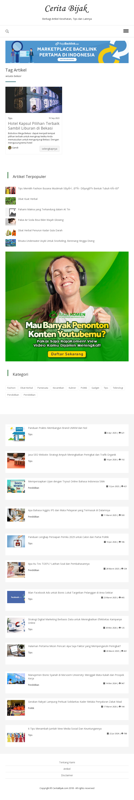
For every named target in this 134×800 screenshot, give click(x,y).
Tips (10, 118)
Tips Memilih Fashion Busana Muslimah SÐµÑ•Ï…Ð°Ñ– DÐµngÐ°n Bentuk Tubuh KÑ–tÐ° (68, 188)
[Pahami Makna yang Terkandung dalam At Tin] (13, 212)
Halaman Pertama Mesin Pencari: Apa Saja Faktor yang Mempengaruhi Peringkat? (74, 646)
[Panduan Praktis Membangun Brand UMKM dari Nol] (18, 434)
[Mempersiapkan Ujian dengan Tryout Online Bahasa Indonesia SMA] (18, 486)
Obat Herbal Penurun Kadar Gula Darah (40, 230)
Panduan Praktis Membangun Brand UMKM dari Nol (57, 428)
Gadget (95, 387)
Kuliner (72, 387)
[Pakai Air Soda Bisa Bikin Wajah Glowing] (13, 221)
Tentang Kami (67, 762)
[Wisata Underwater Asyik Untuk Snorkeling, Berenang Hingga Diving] (13, 242)
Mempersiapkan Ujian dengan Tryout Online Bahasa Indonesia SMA (66, 481)
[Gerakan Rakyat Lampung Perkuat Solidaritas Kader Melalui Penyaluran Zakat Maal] (18, 708)
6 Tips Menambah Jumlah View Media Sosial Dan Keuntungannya (65, 728)
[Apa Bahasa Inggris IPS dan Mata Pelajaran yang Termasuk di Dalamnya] (18, 514)
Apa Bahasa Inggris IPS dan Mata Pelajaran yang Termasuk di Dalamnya (69, 510)
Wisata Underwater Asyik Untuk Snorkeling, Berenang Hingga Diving (56, 240)
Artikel (67, 768)
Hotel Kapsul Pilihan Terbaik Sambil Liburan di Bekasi (33, 126)
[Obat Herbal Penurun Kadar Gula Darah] (13, 232)
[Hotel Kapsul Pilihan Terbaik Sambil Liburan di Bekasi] (33, 99)
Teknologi (118, 387)
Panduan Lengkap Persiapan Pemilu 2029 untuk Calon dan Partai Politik (68, 537)
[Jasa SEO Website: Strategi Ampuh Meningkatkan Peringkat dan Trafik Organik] (18, 460)
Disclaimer (67, 775)
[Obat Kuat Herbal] (13, 200)
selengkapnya (49, 148)
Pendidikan (13, 394)
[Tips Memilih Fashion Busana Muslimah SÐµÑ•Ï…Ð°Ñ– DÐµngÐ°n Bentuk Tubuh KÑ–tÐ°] (13, 190)
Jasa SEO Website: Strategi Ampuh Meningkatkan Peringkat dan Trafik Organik (72, 454)
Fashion (11, 387)
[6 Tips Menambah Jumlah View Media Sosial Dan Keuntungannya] (18, 734)
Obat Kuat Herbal (28, 199)
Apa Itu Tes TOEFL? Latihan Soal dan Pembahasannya (59, 563)
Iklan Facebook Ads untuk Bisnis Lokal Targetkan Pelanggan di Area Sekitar (70, 592)
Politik (84, 387)
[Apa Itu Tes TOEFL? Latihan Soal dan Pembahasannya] (18, 569)
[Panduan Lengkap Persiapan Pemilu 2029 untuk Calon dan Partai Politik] (18, 541)
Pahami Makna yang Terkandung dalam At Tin (44, 209)
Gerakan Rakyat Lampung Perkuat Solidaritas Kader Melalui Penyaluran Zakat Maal (75, 701)
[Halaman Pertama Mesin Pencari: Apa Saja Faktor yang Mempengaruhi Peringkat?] (18, 650)
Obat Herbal (26, 387)
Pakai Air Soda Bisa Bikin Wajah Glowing (41, 220)
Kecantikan (58, 387)
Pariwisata (43, 387)
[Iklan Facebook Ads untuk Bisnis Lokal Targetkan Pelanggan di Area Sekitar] (18, 596)
